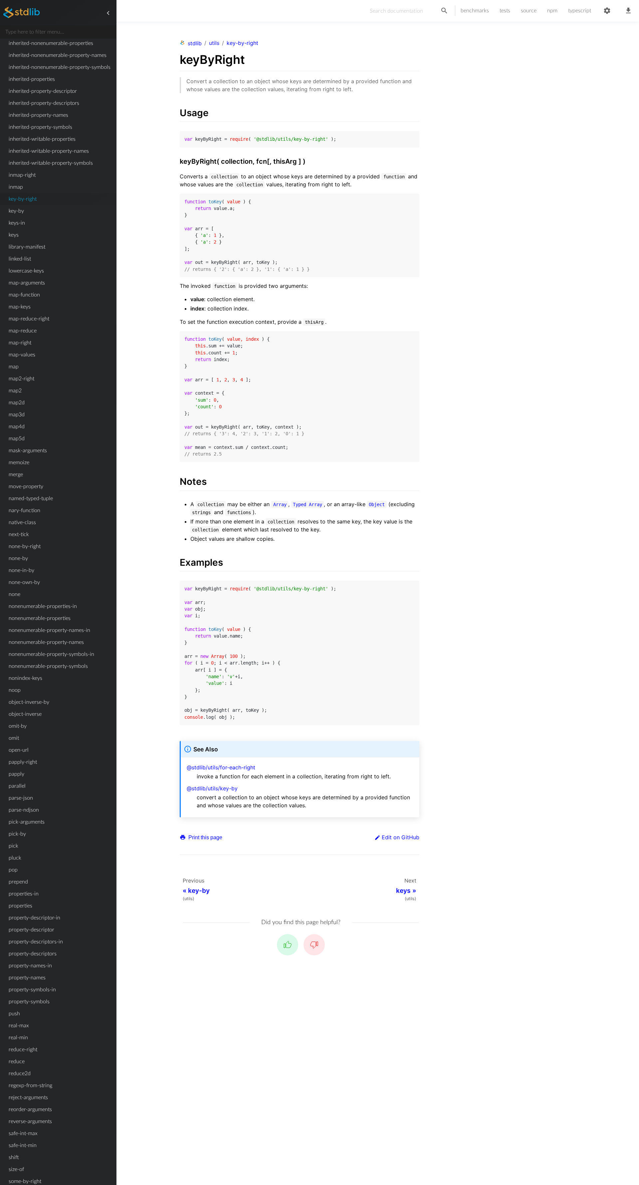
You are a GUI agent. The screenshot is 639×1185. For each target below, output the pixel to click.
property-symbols (29, 1001)
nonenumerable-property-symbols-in (51, 654)
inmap (16, 187)
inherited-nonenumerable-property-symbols (59, 67)
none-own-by (24, 582)
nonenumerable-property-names (46, 642)
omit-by (18, 726)
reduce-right (23, 1049)
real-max (19, 1025)
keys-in (17, 223)
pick (13, 846)
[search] (444, 11)
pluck (15, 858)
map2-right (21, 378)
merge (16, 474)
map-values (22, 354)
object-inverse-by (29, 702)
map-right (20, 342)
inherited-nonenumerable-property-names (57, 55)
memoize (19, 462)
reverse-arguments (30, 1121)
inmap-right (22, 175)
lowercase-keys (26, 271)
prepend (18, 882)
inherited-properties (32, 79)
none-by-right (25, 546)
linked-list (20, 259)
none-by (18, 558)
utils (214, 43)
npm (552, 10)
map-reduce (23, 330)
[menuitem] (58, 43)
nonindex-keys (25, 678)
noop (15, 690)
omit (14, 738)
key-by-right (23, 199)
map (14, 366)
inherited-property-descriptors (44, 103)
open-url (19, 750)
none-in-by (21, 570)
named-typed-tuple (31, 498)
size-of (16, 1169)
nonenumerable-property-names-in (49, 630)
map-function (24, 294)
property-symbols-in (32, 989)
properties (20, 905)
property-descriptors (33, 953)
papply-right (23, 762)
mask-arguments (28, 450)
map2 (15, 390)
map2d (17, 402)
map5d (17, 438)
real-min (18, 1037)
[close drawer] (108, 13)
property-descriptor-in (34, 917)
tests (505, 10)
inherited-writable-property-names (49, 151)
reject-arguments (28, 1097)
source (528, 10)
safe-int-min (23, 1145)
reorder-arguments (30, 1109)
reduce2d (20, 1073)
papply (16, 774)
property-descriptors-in (36, 941)
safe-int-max (23, 1133)
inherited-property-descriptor (43, 91)
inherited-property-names (38, 115)
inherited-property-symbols (40, 127)
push (14, 1013)
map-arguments (27, 283)
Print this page (204, 837)
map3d (17, 414)
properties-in (24, 893)
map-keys (20, 306)
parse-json (21, 798)
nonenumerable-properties (40, 618)
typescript (579, 10)
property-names (27, 977)
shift (14, 1157)
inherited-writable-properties (42, 139)
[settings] (607, 11)
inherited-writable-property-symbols (51, 163)
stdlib (195, 43)
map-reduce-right (29, 318)
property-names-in (30, 965)
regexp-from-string (30, 1085)
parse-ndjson (24, 810)
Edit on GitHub (400, 837)
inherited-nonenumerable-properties (51, 43)
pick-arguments (27, 822)
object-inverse (25, 714)
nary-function (24, 510)
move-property (26, 486)
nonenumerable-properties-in (43, 606)
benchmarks (475, 10)
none (14, 594)
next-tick (19, 534)
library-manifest (27, 247)
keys (14, 235)
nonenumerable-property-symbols (48, 666)
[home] (21, 13)
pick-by (17, 834)
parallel (17, 786)
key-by (16, 211)
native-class (22, 522)
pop (13, 870)
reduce (17, 1061)
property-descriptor (31, 929)
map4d (17, 426)
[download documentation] (628, 11)
